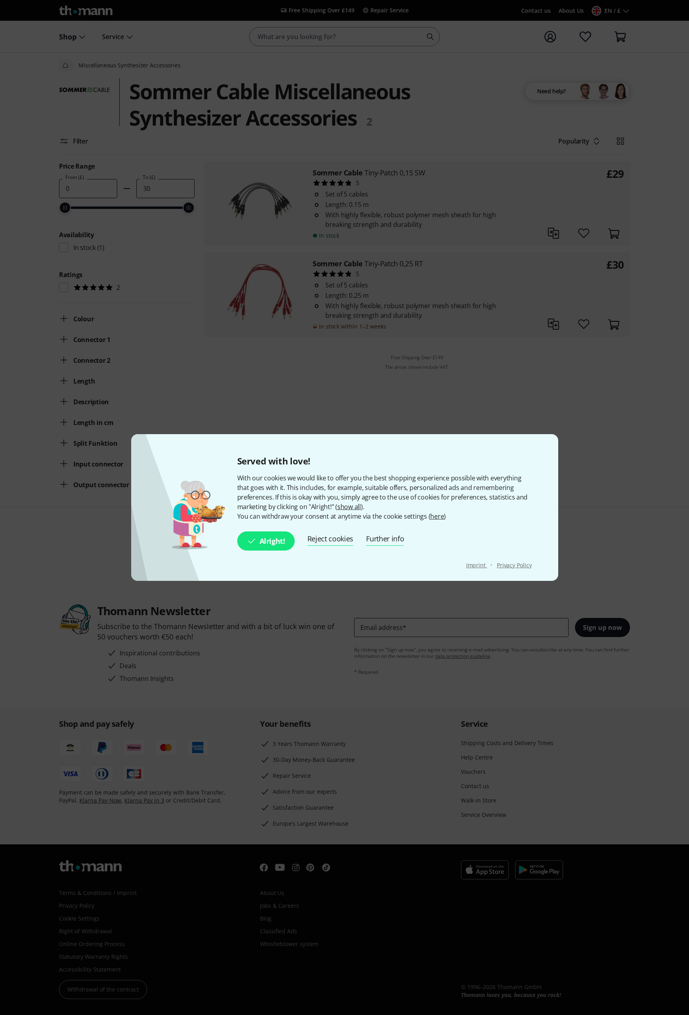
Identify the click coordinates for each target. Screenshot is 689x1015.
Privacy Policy (514, 565)
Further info (385, 538)
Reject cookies (330, 538)
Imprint (476, 565)
